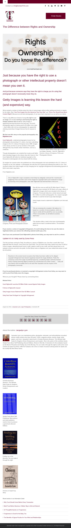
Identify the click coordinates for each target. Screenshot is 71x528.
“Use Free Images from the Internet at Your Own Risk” (30, 112)
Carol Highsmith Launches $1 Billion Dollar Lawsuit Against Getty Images (24, 284)
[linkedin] (52, 6)
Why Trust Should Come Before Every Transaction (18, 502)
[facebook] (45, 6)
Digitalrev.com (7, 136)
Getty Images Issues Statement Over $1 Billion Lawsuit (19, 291)
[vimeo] (55, 6)
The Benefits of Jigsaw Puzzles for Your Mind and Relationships (22, 517)
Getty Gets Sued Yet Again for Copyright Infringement (18, 295)
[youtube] (61, 6)
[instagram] (58, 6)
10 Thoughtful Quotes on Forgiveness (15, 510)
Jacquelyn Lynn (16, 307)
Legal (22, 307)
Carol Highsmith (7, 140)
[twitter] (48, 6)
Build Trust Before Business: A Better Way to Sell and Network (22, 506)
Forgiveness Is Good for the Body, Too (15, 513)
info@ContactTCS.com (20, 6)
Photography (27, 307)
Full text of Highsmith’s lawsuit (11, 288)
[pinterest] (64, 6)
